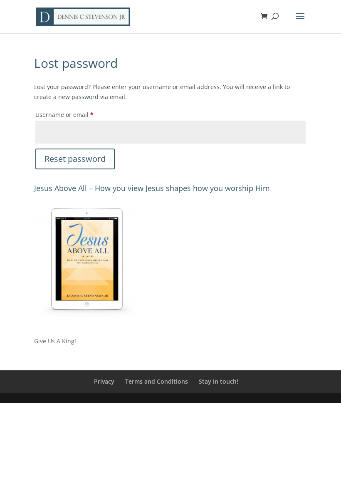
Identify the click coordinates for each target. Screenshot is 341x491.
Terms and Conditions (156, 381)
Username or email (77, 114)
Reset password (75, 158)
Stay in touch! (218, 381)
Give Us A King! (55, 341)
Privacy (104, 381)
